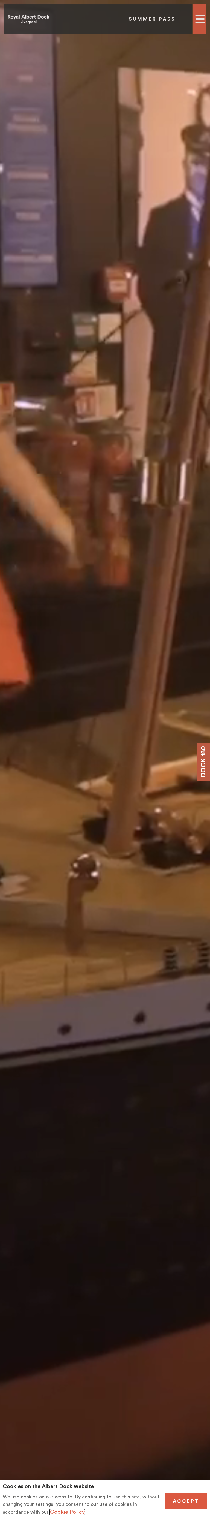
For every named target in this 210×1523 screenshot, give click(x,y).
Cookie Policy (67, 1512)
